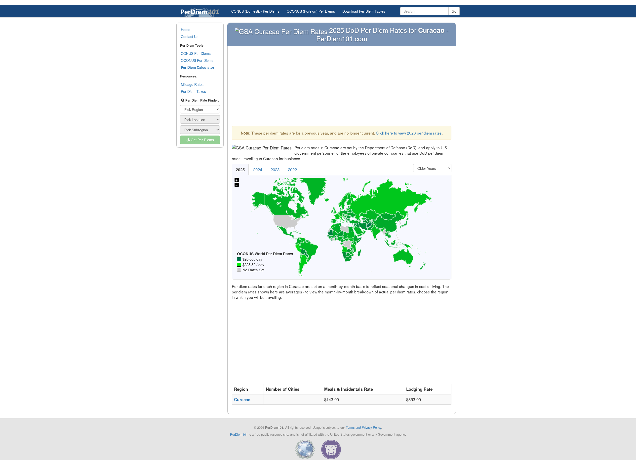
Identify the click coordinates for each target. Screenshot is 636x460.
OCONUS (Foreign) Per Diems (311, 11)
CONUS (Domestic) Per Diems (255, 11)
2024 (257, 170)
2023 (275, 170)
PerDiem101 (239, 434)
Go (454, 11)
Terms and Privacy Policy (363, 427)
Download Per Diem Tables (363, 11)
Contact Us (189, 36)
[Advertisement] (341, 87)
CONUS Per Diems (196, 53)
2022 (292, 170)
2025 (240, 170)
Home (185, 29)
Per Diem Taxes (193, 91)
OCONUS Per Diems (197, 60)
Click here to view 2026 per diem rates (409, 133)
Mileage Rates (192, 84)
